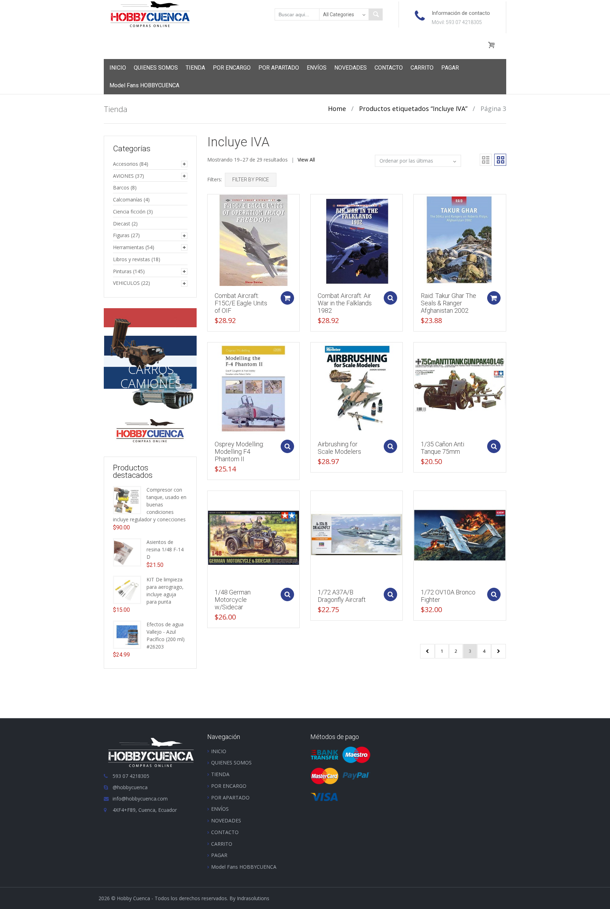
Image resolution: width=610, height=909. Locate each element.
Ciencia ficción (129, 211)
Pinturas (122, 271)
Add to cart (287, 298)
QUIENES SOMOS (156, 67)
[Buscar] (376, 14)
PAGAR (450, 67)
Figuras (121, 235)
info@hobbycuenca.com (140, 798)
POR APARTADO (278, 67)
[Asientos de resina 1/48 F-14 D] (127, 551)
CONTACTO (389, 67)
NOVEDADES (350, 67)
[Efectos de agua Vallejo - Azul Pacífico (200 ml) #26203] (127, 634)
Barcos (121, 187)
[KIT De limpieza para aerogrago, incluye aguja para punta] (127, 589)
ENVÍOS (317, 67)
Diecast (121, 223)
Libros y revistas (131, 259)
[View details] (253, 239)
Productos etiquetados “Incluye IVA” (413, 108)
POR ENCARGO (232, 67)
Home (337, 108)
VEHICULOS (126, 283)
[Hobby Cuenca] (150, 14)
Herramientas (128, 247)
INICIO (117, 67)
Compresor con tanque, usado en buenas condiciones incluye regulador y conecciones (149, 504)
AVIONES (123, 175)
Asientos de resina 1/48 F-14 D (165, 549)
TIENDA (195, 67)
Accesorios (125, 163)
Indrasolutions (253, 898)
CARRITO (422, 67)
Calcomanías (127, 199)
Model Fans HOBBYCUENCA (144, 85)
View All (306, 159)
